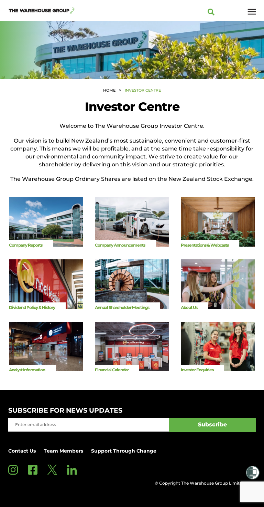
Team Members (63, 451)
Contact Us (22, 451)
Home (109, 90)
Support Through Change (123, 451)
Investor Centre (143, 90)
